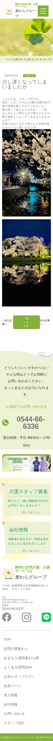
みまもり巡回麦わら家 (21, 658)
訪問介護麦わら (16, 649)
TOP (7, 639)
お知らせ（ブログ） (19, 676)
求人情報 (11, 695)
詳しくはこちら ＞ (33, 512)
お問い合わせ (14, 714)
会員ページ (12, 686)
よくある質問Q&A (18, 667)
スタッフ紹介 (14, 723)
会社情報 (11, 704)
